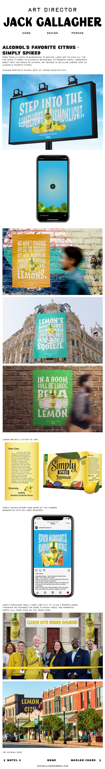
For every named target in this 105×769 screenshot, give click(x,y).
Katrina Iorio (14, 752)
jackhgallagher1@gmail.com (52, 766)
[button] (64, 210)
